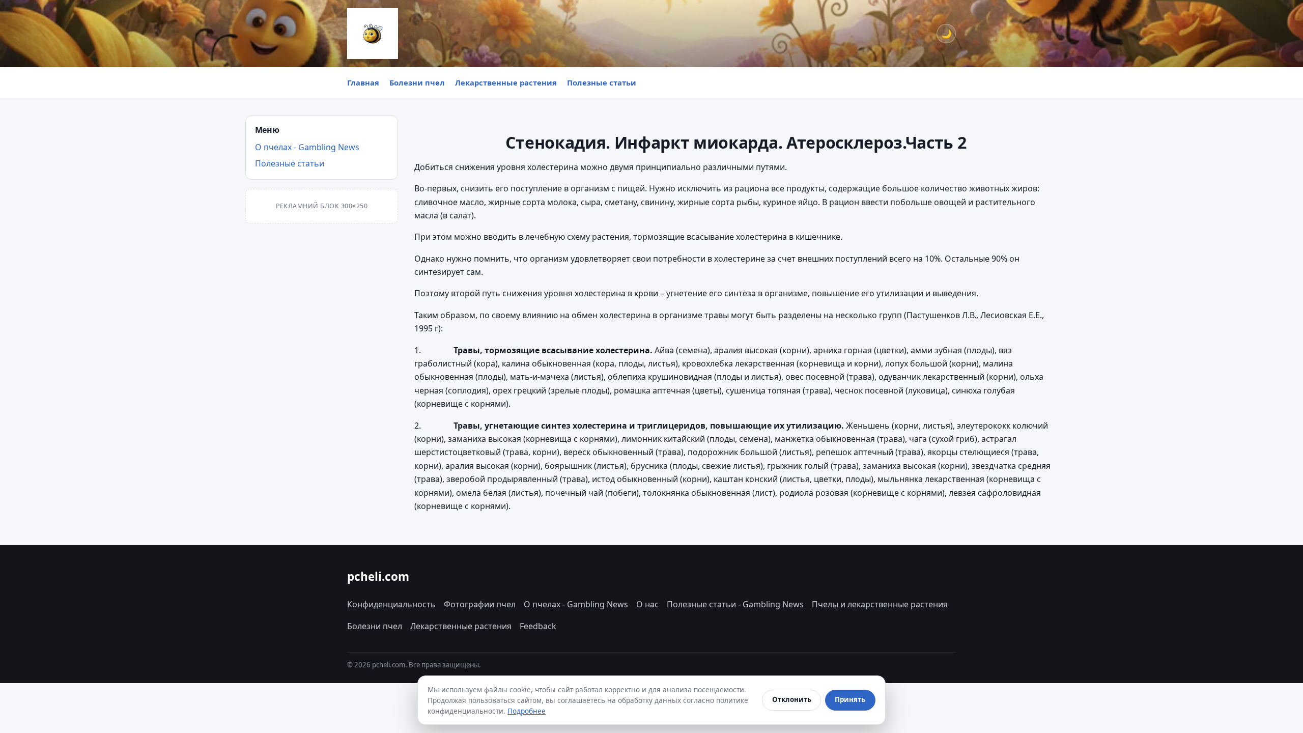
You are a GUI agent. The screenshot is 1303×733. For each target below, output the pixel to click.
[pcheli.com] (372, 33)
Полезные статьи (601, 82)
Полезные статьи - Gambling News (735, 604)
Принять (850, 699)
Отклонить (791, 699)
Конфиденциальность (391, 604)
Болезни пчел (417, 82)
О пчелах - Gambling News (307, 147)
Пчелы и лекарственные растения (880, 604)
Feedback (538, 626)
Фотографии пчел (480, 604)
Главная (363, 82)
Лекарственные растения (506, 82)
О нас (647, 604)
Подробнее (526, 711)
